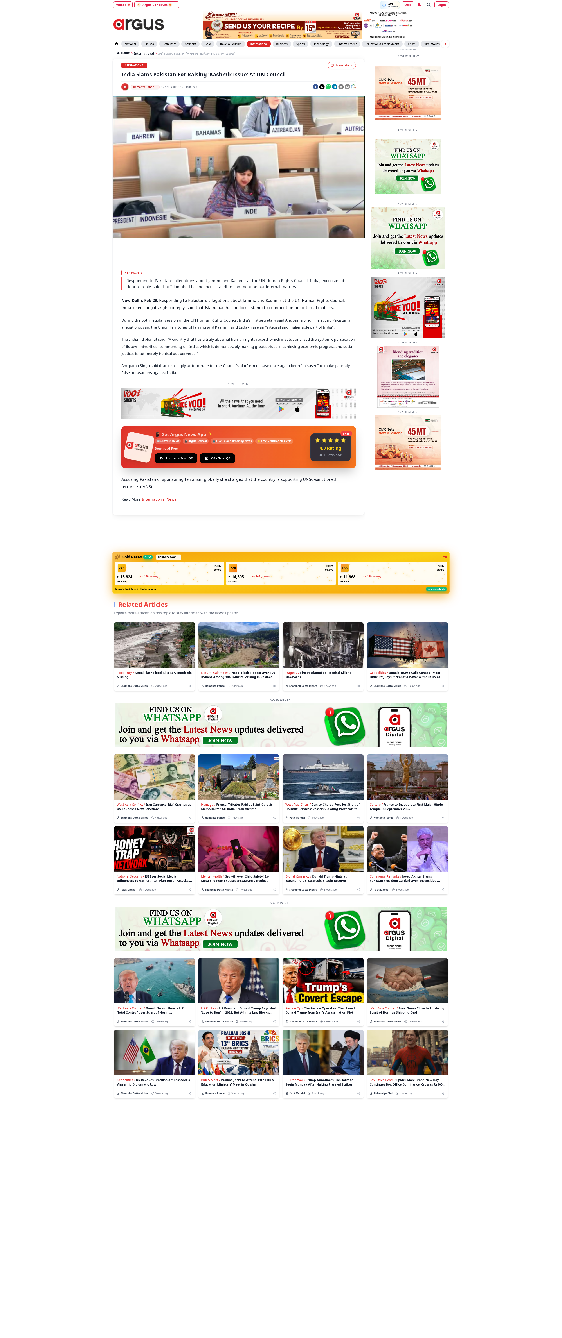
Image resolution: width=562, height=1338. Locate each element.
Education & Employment (382, 44)
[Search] (429, 5)
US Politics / (209, 1008)
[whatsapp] (328, 86)
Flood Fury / (125, 673)
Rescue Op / (294, 1008)
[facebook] (315, 86)
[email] (341, 86)
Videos (121, 5)
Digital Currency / (298, 876)
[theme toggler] (419, 4)
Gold (208, 44)
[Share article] (190, 686)
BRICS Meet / (210, 1080)
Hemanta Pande (143, 87)
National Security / (130, 876)
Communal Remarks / (385, 876)
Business (282, 44)
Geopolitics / (379, 673)
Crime (412, 44)
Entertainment (347, 44)
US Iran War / (295, 1080)
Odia (407, 5)
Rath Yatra (169, 44)
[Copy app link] (347, 86)
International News (159, 499)
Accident (190, 44)
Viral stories (432, 44)
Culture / (376, 804)
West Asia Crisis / (298, 804)
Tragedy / (292, 673)
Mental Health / (212, 876)
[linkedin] (334, 86)
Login (441, 5)
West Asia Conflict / (131, 804)
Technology (321, 44)
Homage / (208, 804)
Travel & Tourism (230, 44)
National (130, 44)
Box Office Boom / (383, 1080)
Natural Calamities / (216, 673)
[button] (169, 573)
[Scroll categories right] (445, 44)
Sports (300, 44)
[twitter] (322, 86)
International (258, 44)
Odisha (149, 44)
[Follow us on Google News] (353, 86)
